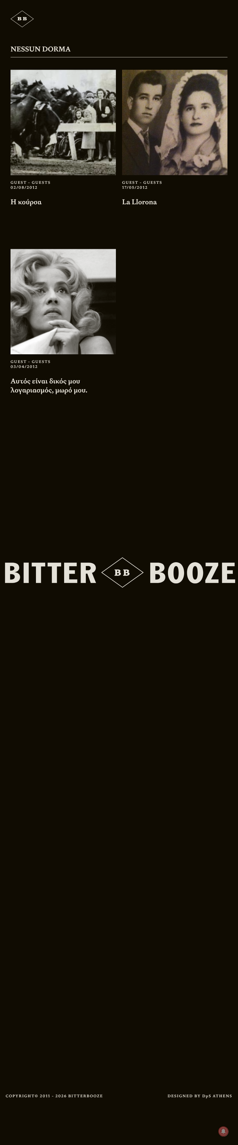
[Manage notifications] (223, 1131)
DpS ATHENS (217, 1096)
